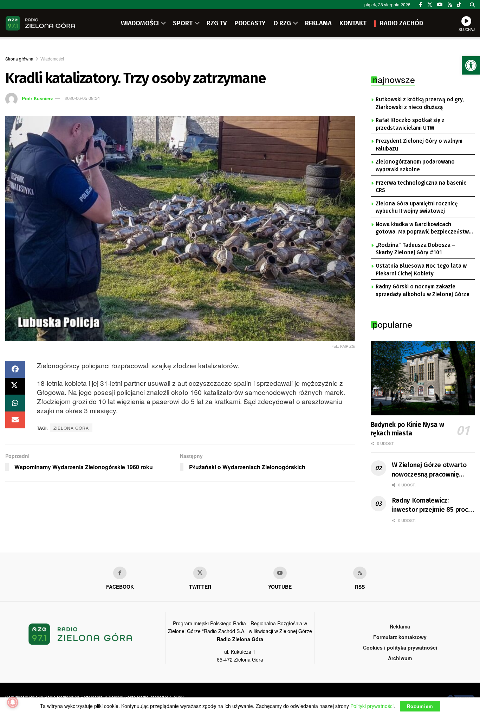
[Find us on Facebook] (420, 4)
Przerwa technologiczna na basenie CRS (421, 187)
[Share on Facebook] (15, 369)
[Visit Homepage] (40, 23)
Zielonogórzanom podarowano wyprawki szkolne (415, 166)
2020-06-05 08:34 (82, 98)
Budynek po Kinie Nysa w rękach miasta (407, 429)
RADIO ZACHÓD (401, 23)
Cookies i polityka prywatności (400, 647)
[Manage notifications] (12, 702)
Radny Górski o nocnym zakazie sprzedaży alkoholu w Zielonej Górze (422, 290)
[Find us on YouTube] (440, 4)
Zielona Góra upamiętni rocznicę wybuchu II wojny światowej (417, 207)
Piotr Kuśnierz (37, 98)
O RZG (282, 23)
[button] (471, 65)
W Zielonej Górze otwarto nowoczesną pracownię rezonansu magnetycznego (431, 470)
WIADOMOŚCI (140, 23)
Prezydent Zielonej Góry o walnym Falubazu (419, 145)
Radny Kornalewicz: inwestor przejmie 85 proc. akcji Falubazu (430, 505)
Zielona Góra (71, 428)
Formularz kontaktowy (400, 636)
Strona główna (19, 59)
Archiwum (400, 658)
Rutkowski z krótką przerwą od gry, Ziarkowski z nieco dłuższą (420, 103)
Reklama (400, 626)
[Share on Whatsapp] (15, 403)
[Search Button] (472, 4)
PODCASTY (250, 23)
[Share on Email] (15, 419)
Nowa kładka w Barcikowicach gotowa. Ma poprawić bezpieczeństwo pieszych (424, 228)
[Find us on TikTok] (459, 4)
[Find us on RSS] (450, 4)
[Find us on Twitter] (429, 4)
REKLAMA (318, 23)
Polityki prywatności (372, 705)
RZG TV (217, 23)
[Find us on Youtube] (280, 573)
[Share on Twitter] (15, 386)
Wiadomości (52, 59)
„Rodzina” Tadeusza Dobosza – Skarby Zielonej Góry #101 (415, 249)
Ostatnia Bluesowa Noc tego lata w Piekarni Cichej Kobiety (421, 270)
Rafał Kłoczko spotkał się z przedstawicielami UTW (410, 124)
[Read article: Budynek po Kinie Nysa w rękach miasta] (423, 378)
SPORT (183, 23)
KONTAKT (353, 23)
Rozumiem (420, 706)
